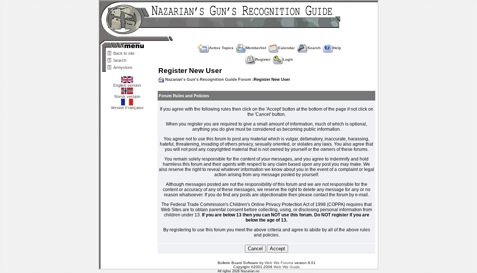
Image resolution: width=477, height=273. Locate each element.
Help (337, 48)
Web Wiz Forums (279, 263)
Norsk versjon (127, 96)
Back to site (124, 53)
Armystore (122, 67)
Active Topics (221, 48)
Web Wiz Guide (287, 267)
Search (119, 60)
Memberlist (256, 48)
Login (288, 59)
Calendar (286, 48)
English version (127, 85)
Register (263, 59)
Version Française (127, 107)
